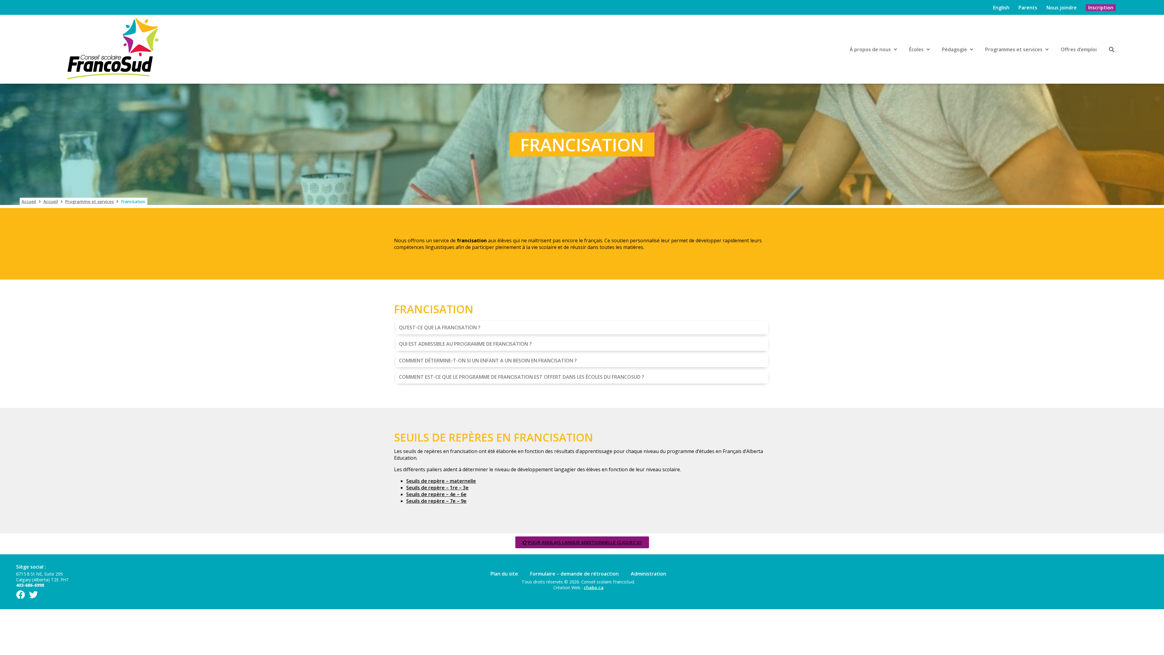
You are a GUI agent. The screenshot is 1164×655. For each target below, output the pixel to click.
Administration (648, 574)
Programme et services (89, 201)
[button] (582, 327)
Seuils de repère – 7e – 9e (436, 501)
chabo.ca (594, 587)
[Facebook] (20, 594)
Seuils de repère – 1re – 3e (437, 487)
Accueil (29, 201)
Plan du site (504, 574)
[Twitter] (33, 594)
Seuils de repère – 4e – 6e (436, 494)
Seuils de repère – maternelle (441, 481)
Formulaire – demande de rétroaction (574, 574)
